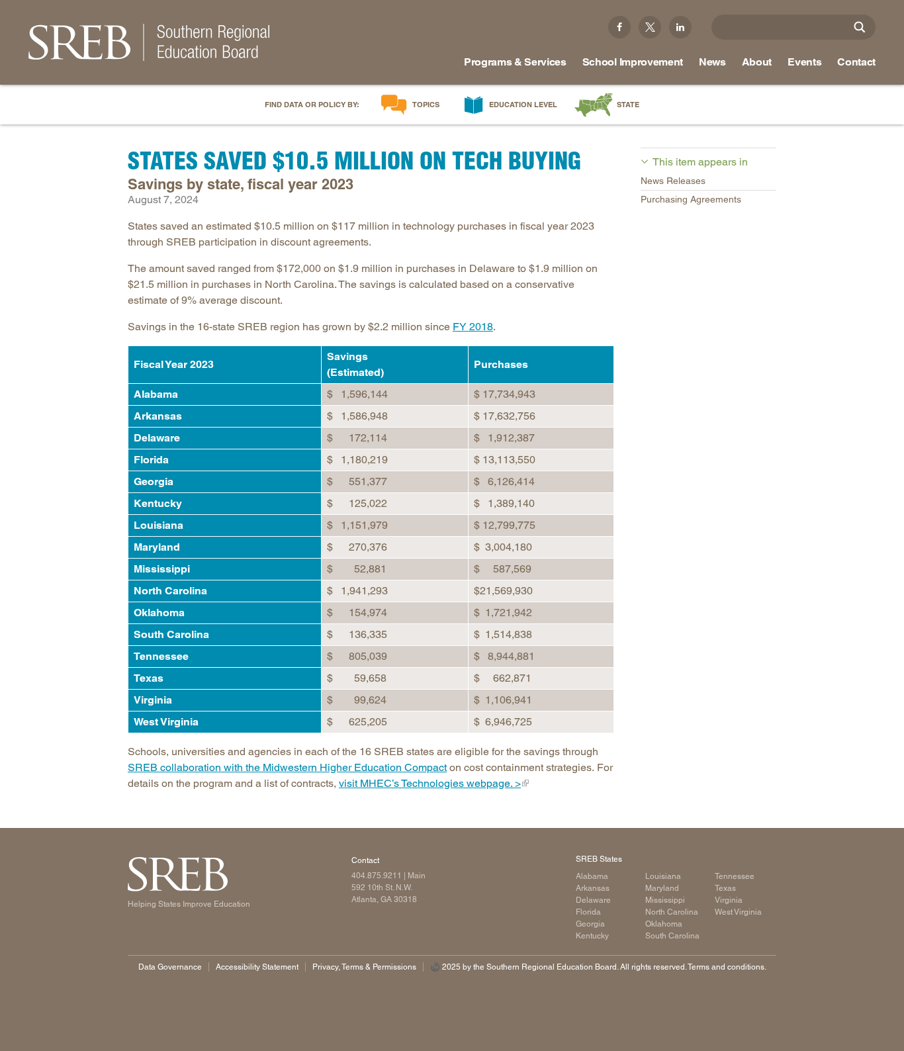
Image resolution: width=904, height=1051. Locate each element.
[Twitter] (650, 27)
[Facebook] (619, 27)
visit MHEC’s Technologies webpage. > (430, 783)
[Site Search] (860, 27)
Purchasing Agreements (691, 199)
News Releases (673, 180)
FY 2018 (473, 326)
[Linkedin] (680, 27)
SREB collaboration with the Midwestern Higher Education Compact (287, 767)
